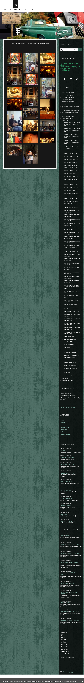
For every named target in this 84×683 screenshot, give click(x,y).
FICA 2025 (66, 309)
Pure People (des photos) (67, 395)
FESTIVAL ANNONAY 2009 (71, 156)
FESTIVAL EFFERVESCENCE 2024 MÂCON (71, 268)
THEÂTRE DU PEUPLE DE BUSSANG (68, 381)
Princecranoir (64, 562)
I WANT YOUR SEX (66, 498)
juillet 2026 (64, 635)
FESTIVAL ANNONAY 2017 (71, 179)
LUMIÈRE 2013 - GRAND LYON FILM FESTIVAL (72, 328)
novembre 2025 (65, 653)
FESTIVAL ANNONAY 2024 (71, 196)
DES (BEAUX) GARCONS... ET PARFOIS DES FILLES (71, 356)
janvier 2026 (64, 649)
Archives (18, 9)
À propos (29, 9)
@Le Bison (63, 620)
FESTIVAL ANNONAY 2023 (71, 193)
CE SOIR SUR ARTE (66, 481)
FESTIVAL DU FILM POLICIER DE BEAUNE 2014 (72, 228)
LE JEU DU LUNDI (68, 360)
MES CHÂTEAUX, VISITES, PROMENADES (71, 369)
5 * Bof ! (64, 104)
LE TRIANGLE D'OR (66, 490)
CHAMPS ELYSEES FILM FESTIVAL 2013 (71, 147)
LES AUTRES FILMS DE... (70, 363)
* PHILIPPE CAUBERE (68, 92)
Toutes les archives (67, 657)
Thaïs (62, 602)
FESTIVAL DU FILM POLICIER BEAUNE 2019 (72, 224)
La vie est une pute (67, 376)
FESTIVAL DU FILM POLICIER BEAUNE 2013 (72, 215)
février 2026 (64, 646)
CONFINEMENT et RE (68, 116)
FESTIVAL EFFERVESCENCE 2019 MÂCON (71, 264)
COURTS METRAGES (67, 118)
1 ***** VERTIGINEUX (68, 95)
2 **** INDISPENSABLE (68, 97)
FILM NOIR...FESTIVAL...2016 (71, 311)
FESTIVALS (65, 120)
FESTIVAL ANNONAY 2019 (71, 184)
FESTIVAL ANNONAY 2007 (71, 151)
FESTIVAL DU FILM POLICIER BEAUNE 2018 (72, 220)
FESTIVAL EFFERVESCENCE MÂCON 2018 (71, 277)
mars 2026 (64, 644)
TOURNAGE (67, 373)
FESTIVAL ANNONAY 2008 (71, 154)
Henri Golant (64, 429)
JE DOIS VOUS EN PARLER (69, 339)
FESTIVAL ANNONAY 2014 (71, 170)
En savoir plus (73, 681)
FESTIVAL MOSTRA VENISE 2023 (71, 296)
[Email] (15, 4)
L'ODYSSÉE (63, 514)
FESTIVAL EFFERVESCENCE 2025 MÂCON (71, 272)
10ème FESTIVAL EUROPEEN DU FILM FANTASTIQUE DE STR (72, 124)
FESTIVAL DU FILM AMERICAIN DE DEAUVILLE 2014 (71, 206)
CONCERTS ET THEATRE (71, 350)
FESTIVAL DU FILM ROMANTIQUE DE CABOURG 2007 (71, 246)
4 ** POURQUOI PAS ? (68, 101)
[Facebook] (64, 79)
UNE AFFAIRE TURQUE (67, 473)
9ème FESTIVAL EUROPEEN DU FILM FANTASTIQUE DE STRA (71, 142)
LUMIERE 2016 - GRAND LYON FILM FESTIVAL (72, 319)
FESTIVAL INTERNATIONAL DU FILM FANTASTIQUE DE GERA (71, 287)
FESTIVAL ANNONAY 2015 (71, 173)
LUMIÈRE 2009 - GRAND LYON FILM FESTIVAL (72, 324)
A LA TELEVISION (68, 341)
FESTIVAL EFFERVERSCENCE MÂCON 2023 (72, 259)
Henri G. (62, 544)
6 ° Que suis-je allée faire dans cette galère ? (69, 107)
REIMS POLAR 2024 (69, 336)
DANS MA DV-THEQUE (70, 352)
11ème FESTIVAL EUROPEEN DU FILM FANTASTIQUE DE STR (72, 130)
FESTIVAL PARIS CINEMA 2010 (71, 305)
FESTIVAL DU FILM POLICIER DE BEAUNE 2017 (72, 242)
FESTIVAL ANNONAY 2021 (71, 190)
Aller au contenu (6, 1)
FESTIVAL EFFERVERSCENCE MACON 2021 (72, 255)
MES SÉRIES (65, 378)
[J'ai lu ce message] (82, 681)
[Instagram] (71, 79)
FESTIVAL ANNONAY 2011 (71, 162)
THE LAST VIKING (65, 505)
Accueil (7, 9)
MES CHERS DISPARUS (70, 365)
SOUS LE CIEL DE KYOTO (67, 521)
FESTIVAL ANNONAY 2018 (71, 182)
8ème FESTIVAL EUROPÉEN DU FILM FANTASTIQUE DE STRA (71, 136)
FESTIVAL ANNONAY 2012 (71, 165)
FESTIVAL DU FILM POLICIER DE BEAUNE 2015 (72, 233)
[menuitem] (8, 9)
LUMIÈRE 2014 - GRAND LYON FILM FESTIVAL (72, 332)
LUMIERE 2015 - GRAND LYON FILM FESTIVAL (72, 315)
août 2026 (64, 632)
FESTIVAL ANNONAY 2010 (71, 159)
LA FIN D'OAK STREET (67, 457)
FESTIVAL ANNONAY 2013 (71, 168)
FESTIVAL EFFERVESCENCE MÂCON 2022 (71, 281)
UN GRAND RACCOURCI (67, 464)
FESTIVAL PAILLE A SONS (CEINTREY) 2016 (71, 300)
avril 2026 (64, 642)
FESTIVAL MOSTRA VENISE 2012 (71, 292)
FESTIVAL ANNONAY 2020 (71, 187)
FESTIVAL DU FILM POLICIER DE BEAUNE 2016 (72, 237)
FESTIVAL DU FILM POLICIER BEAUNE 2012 (72, 211)
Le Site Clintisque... (65, 393)
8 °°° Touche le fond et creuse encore (69, 113)
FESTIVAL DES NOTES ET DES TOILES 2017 (71, 202)
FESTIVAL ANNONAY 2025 (71, 199)
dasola (62, 535)
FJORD (62, 450)
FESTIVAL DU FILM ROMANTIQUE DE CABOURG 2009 (71, 250)
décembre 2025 (65, 651)
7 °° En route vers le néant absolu (71, 110)
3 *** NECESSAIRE (67, 99)
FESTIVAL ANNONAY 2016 (71, 176)
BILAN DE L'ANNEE (69, 344)
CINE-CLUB (67, 347)
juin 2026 (63, 637)
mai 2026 (63, 639)
